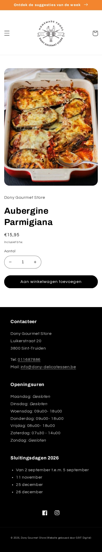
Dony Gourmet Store (33, 538)
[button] (7, 33)
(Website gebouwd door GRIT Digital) (69, 538)
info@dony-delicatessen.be (48, 367)
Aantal (10, 251)
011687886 (29, 359)
